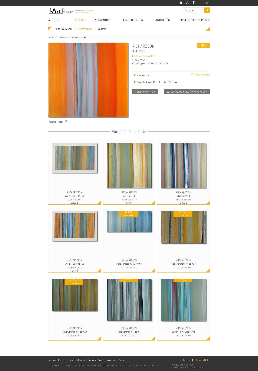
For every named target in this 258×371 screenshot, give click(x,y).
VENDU (203, 45)
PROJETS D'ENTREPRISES (194, 20)
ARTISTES (54, 20)
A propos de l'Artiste (145, 91)
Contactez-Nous (95, 360)
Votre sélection (202, 74)
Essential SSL (202, 360)
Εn (207, 2)
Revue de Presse (77, 360)
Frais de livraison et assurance (86, 365)
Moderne (101, 28)
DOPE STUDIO (188, 365)
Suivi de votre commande (59, 365)
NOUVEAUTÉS (102, 20)
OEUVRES (79, 20)
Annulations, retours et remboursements (141, 365)
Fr (203, 2)
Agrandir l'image (56, 121)
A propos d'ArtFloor (57, 360)
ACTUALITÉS (163, 20)
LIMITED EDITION (133, 20)
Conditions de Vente (115, 360)
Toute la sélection (63, 28)
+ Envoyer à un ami (140, 75)
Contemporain (85, 28)
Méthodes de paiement (111, 365)
